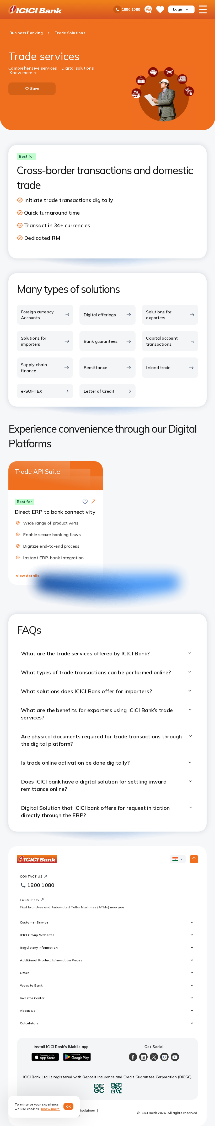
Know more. (50, 1109)
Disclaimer (86, 1110)
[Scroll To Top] (194, 859)
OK (68, 1106)
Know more (20, 72)
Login (178, 9)
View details (27, 575)
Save (34, 88)
